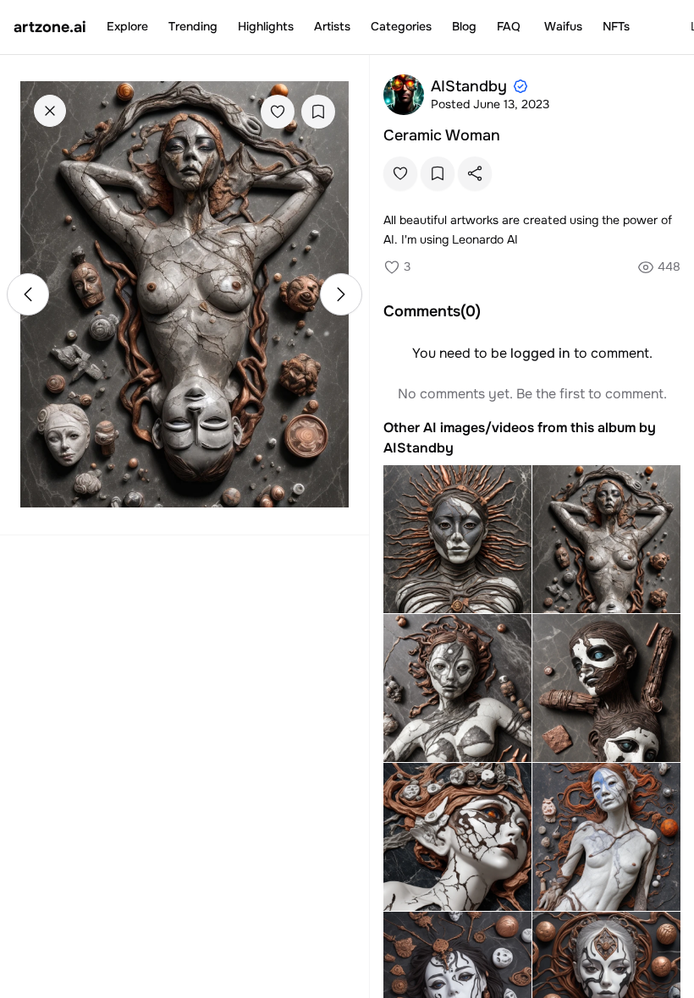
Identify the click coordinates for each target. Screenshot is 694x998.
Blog (464, 26)
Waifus (563, 26)
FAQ (508, 26)
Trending (193, 26)
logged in (540, 353)
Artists (332, 26)
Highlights (266, 26)
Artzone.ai (50, 27)
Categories (401, 26)
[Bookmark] (318, 112)
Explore (127, 26)
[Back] (50, 111)
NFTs (616, 26)
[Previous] (28, 294)
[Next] (341, 294)
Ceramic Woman (441, 135)
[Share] (475, 173)
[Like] (278, 112)
